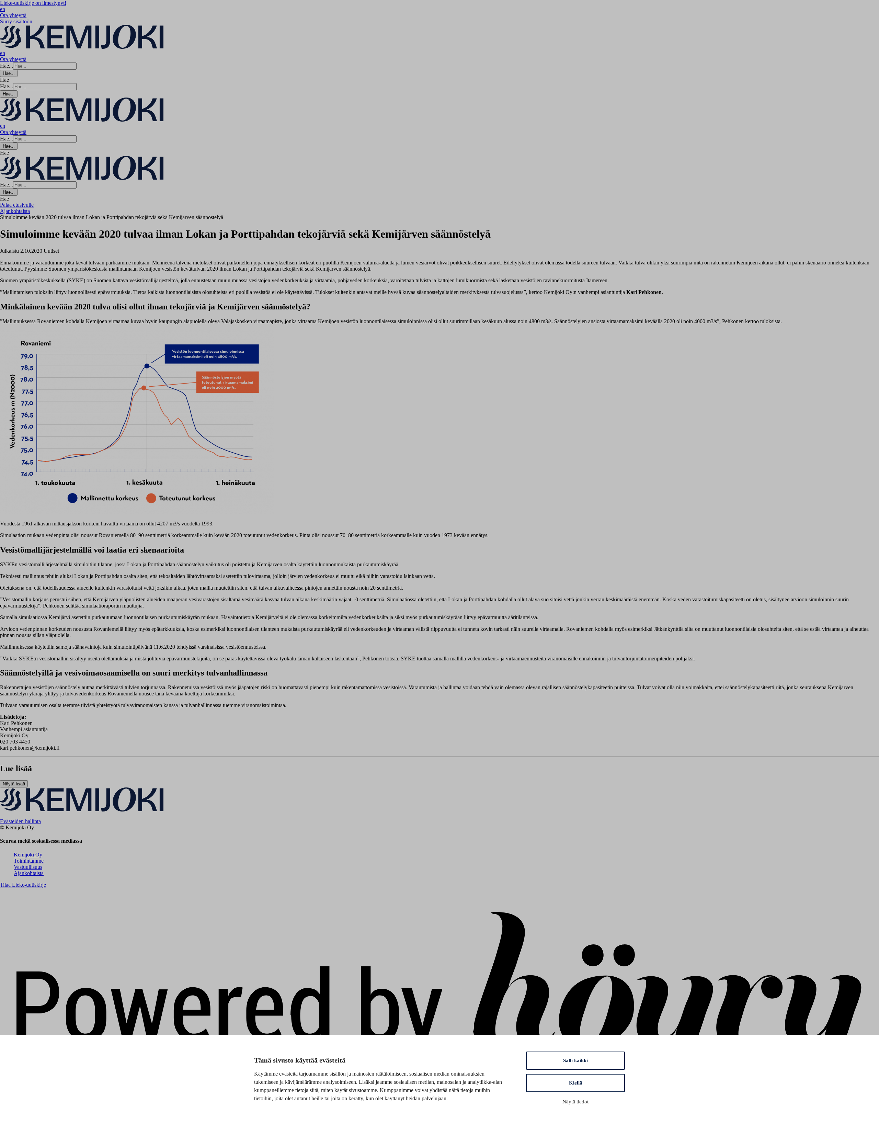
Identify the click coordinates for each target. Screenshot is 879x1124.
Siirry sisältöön (16, 21)
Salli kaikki (575, 1060)
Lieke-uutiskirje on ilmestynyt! (33, 3)
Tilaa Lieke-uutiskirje (23, 885)
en (2, 9)
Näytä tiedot (575, 1101)
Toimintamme (29, 861)
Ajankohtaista (29, 873)
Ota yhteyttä (13, 15)
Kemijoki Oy (28, 855)
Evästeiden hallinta (20, 821)
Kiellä (575, 1083)
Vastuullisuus (28, 867)
